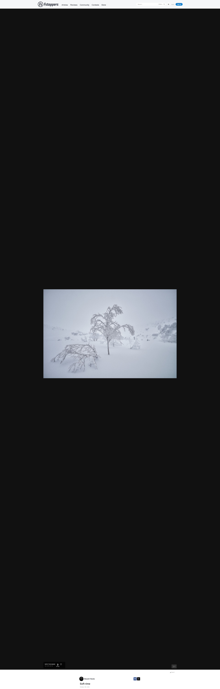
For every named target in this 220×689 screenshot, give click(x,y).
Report (172, 672)
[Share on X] (138, 678)
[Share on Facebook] (135, 678)
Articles (65, 4)
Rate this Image (50, 664)
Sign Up (179, 4)
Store (103, 4)
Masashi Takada (89, 679)
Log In (172, 4)
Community (84, 4)
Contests (95, 4)
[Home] (48, 4)
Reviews (73, 4)
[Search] (164, 4)
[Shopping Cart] (168, 4)
